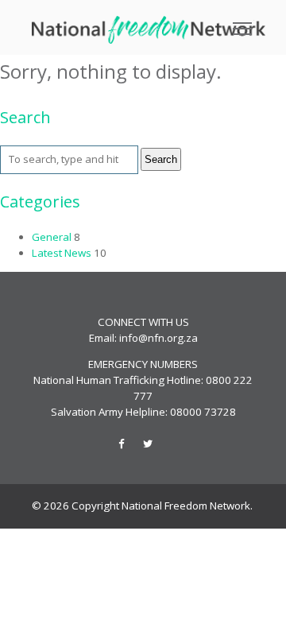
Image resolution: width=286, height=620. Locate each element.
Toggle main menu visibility (242, 27)
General (52, 237)
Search (161, 159)
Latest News (61, 253)
